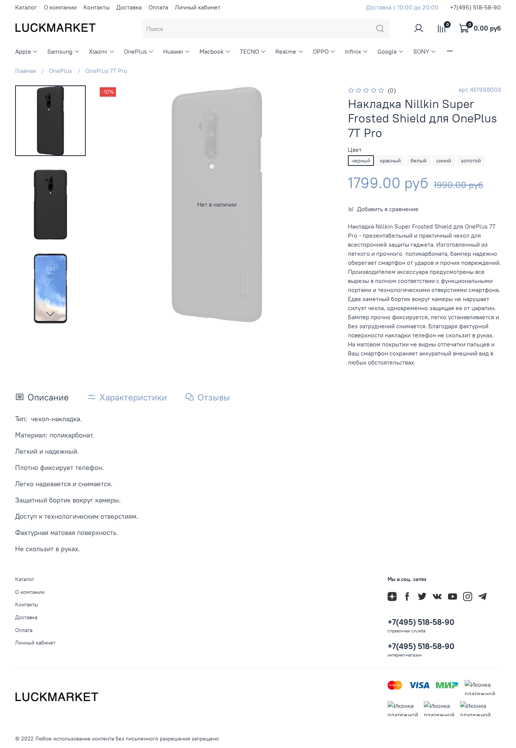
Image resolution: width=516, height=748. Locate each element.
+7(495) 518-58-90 (475, 7)
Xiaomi (98, 51)
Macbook (211, 51)
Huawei (173, 51)
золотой (471, 160)
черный (361, 160)
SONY (421, 51)
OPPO (321, 51)
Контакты (96, 7)
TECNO (249, 51)
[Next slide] (50, 313)
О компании (60, 7)
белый (418, 160)
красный (390, 160)
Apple (23, 51)
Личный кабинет (197, 7)
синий (443, 160)
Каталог (26, 7)
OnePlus (135, 51)
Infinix (353, 51)
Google (387, 51)
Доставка (129, 7)
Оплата (158, 7)
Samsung (60, 51)
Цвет (355, 149)
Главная (25, 70)
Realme (285, 51)
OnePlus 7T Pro (106, 70)
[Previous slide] (113, 204)
